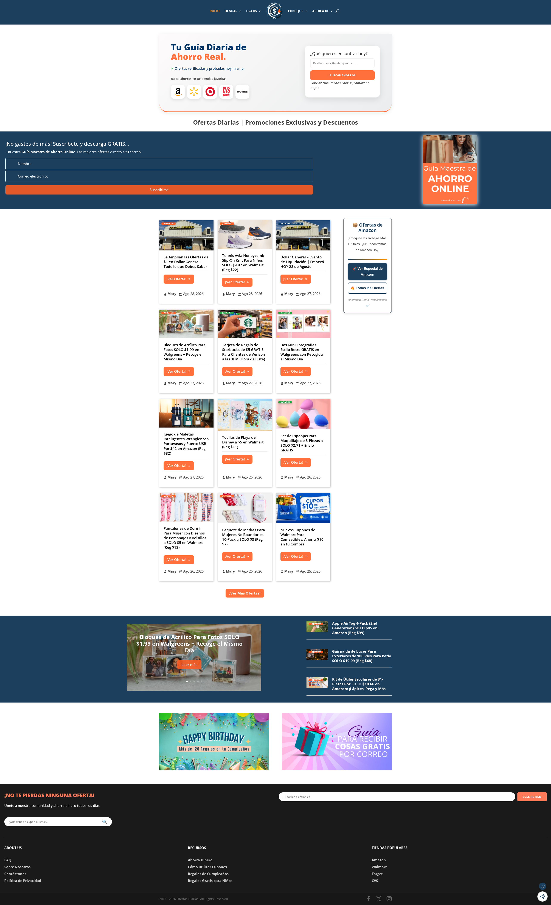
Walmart (379, 867)
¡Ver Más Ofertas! (244, 593)
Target (377, 873)
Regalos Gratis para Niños (210, 880)
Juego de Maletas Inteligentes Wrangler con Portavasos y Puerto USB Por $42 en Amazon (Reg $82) (186, 444)
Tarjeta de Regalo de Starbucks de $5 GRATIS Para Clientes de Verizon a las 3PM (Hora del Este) (243, 351)
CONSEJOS (295, 11)
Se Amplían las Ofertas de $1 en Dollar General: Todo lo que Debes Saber (186, 262)
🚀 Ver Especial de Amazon (367, 271)
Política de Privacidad (22, 880)
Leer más (189, 664)
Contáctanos (15, 873)
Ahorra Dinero (200, 860)
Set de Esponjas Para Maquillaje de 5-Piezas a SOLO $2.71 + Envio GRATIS (301, 442)
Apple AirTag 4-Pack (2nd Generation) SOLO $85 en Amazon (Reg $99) (355, 628)
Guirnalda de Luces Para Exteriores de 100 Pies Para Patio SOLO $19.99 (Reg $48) (361, 656)
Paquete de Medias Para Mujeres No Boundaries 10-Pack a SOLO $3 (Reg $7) (243, 537)
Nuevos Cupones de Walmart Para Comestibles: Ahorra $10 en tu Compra (301, 537)
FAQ (7, 860)
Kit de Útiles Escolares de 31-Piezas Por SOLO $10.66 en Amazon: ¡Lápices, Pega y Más (358, 684)
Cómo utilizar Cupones (207, 867)
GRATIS (251, 11)
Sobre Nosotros (17, 867)
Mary (171, 293)
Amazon (379, 860)
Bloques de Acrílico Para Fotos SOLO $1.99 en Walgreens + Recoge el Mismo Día (185, 351)
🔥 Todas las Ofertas (367, 288)
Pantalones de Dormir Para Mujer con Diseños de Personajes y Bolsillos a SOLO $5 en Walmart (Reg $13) (185, 538)
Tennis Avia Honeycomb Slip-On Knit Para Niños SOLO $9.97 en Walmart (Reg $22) (243, 262)
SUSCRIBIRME (532, 797)
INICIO (215, 11)
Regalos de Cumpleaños (208, 873)
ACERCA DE (320, 11)
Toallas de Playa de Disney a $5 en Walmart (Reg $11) (243, 442)
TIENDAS (230, 11)
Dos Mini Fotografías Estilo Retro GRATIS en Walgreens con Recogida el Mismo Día (301, 351)
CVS (375, 880)
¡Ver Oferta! (176, 278)
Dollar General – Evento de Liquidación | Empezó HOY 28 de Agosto (302, 262)
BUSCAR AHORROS (343, 75)
